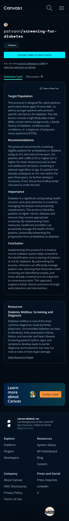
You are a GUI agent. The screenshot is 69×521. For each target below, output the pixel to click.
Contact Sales (50, 394)
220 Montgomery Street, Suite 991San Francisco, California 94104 (35, 423)
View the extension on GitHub (20, 67)
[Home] (13, 8)
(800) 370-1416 (25, 428)
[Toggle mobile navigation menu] (61, 7)
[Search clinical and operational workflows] (49, 7)
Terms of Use (13, 499)
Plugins (9, 451)
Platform (10, 445)
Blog (40, 458)
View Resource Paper (21, 357)
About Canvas (13, 480)
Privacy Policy (13, 493)
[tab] (13, 77)
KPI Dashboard (47, 451)
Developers (11, 458)
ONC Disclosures (15, 486)
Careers (42, 464)
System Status (46, 445)
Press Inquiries (47, 480)
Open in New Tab (51, 88)
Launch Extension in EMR (31, 63)
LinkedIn (42, 486)
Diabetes (12, 45)
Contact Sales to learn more (34, 55)
